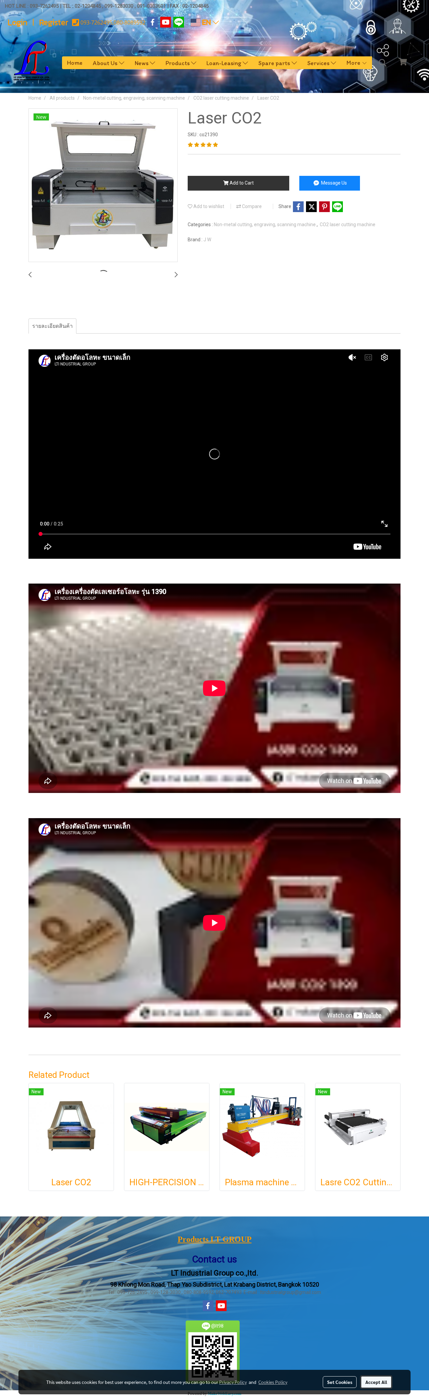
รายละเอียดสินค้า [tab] (52, 326)
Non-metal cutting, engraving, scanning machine (265, 224)
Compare (251, 206)
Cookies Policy (272, 1382)
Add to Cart (241, 183)
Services (319, 62)
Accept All (376, 1382)
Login (17, 22)
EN (206, 22)
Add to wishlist (208, 206)
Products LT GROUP (215, 1239)
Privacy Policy (233, 1382)
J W (207, 239)
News (142, 62)
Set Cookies (339, 1382)
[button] (382, 62)
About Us (106, 62)
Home (74, 62)
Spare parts (275, 62)
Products (178, 62)
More (354, 62)
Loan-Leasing (224, 62)
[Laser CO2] (103, 185)
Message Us (333, 183)
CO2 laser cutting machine (347, 224)
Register (53, 22)
